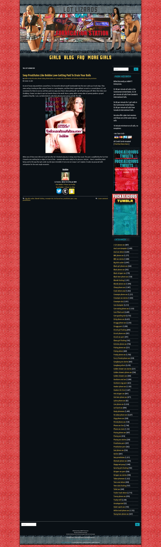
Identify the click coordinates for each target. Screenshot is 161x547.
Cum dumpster (67, 78)
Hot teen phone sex (120, 397)
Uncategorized (119, 503)
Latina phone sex (119, 400)
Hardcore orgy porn (120, 383)
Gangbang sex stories (121, 362)
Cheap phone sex (119, 287)
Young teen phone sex (121, 514)
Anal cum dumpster (120, 248)
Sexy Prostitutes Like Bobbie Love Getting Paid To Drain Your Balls (57, 75)
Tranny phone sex (120, 496)
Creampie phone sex (121, 294)
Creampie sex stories (121, 298)
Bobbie (26, 78)
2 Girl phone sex (119, 245)
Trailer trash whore (120, 493)
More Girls (100, 57)
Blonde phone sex (50, 78)
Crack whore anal (120, 291)
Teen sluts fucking (120, 485)
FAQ (81, 57)
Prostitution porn (120, 447)
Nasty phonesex (119, 411)
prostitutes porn (68, 198)
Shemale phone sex (120, 461)
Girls (55, 57)
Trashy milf (117, 500)
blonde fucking (39, 198)
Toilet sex (117, 489)
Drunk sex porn (119, 337)
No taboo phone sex (120, 415)
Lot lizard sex (75, 78)
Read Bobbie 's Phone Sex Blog (65, 187)
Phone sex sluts (119, 429)
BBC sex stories (119, 259)
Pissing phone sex (120, 432)
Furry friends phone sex (122, 358)
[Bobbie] (65, 176)
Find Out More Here (121, 144)
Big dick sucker (33, 78)
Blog (69, 57)
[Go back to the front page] (80, 28)
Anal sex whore (119, 252)
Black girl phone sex (120, 266)
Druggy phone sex (120, 323)
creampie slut (49, 198)
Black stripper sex (120, 273)
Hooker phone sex (120, 386)
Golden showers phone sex (123, 372)
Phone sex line (119, 425)
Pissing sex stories (120, 439)
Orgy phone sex (119, 418)
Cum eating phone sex (121, 308)
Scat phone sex (119, 450)
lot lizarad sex (58, 198)
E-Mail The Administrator (66, 542)
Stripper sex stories (120, 475)
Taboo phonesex (119, 478)
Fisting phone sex (120, 347)
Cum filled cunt (119, 312)
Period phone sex (120, 422)
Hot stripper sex (119, 393)
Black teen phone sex (121, 277)
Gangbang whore (119, 365)
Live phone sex (119, 404)
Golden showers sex (120, 376)
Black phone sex (119, 269)
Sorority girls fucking (121, 468)
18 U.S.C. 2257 (76, 539)
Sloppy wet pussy (119, 464)
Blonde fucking (42, 78)
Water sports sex (119, 507)
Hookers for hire (119, 390)
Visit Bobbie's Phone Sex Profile (65, 184)
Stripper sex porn (119, 471)
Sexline (116, 454)
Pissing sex (117, 436)
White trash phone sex (121, 510)
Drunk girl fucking (120, 330)
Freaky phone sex (120, 354)
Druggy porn (118, 326)
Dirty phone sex (119, 319)
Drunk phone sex (119, 333)
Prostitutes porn (83, 78)
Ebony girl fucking (120, 340)
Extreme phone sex (120, 344)
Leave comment (103, 198)
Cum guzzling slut (120, 315)
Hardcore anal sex (120, 379)
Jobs (90, 539)
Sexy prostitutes (92, 78)
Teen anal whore (119, 482)
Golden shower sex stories (122, 369)
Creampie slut (59, 78)
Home (71, 539)
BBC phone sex (119, 255)
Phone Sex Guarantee (84, 539)
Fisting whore (118, 351)
